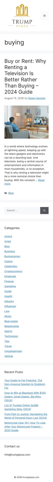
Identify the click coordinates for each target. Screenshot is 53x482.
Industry (9, 301)
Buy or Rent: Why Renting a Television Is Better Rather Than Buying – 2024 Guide (25, 76)
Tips (6, 341)
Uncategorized (13, 351)
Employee (10, 276)
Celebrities (10, 266)
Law (6, 311)
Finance (9, 281)
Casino (8, 261)
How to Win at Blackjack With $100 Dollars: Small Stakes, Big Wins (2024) (25, 396)
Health (8, 296)
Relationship (11, 326)
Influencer (10, 306)
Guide (7, 291)
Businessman (12, 256)
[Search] (44, 210)
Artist (7, 241)
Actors (8, 236)
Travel (8, 346)
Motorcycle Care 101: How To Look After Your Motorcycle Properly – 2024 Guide (24, 426)
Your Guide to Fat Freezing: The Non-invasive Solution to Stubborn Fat (24, 384)
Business (9, 251)
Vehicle (8, 356)
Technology (11, 336)
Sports (8, 331)
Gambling (10, 286)
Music (7, 316)
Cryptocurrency (13, 271)
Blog (11, 193)
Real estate (11, 321)
